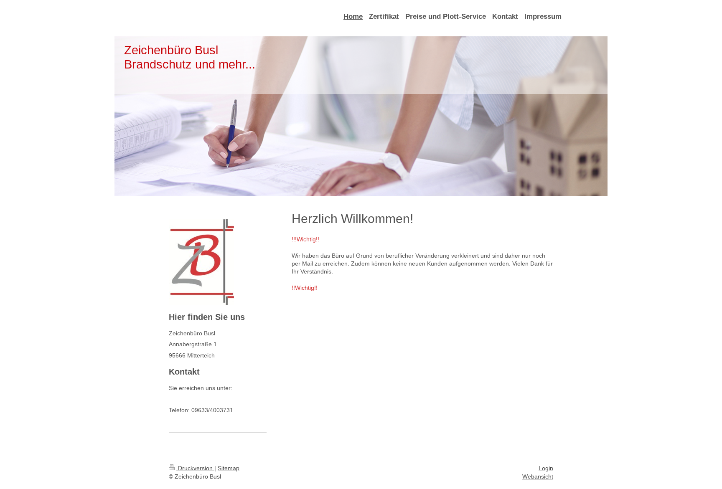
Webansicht (537, 476)
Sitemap (228, 468)
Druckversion (195, 468)
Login (546, 468)
